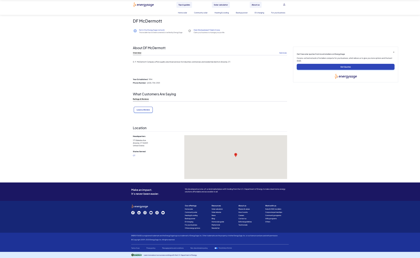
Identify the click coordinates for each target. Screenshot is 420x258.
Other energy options (192, 228)
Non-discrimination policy (199, 248)
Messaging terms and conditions (173, 248)
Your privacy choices (225, 248)
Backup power (190, 218)
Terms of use (135, 248)
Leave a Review (143, 110)
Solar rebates (216, 212)
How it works (243, 212)
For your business (191, 225)
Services (283, 53)
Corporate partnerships (273, 212)
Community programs (273, 215)
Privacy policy (150, 248)
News (214, 215)
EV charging (189, 222)
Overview (137, 53)
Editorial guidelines (245, 222)
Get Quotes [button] (345, 67)
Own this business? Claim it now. (207, 30)
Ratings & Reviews (141, 99)
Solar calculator (217, 209)
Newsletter (216, 228)
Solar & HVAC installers (273, 209)
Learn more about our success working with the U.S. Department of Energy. (170, 255)
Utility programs (271, 218)
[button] (235, 155)
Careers (241, 215)
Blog (213, 218)
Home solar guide (218, 222)
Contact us (242, 218)
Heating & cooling (191, 215)
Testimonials (243, 225)
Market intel (216, 225)
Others (267, 222)
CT (134, 155)
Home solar (189, 209)
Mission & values (244, 209)
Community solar (191, 212)
